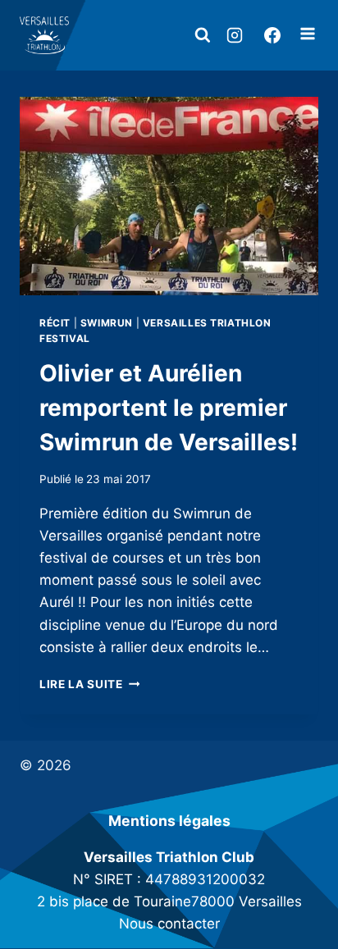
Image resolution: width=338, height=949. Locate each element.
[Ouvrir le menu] (307, 36)
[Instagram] (234, 35)
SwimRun (106, 323)
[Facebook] (272, 35)
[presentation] (169, 196)
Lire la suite (89, 684)
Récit (55, 323)
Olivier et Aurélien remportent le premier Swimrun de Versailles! (168, 407)
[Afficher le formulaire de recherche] (202, 35)
